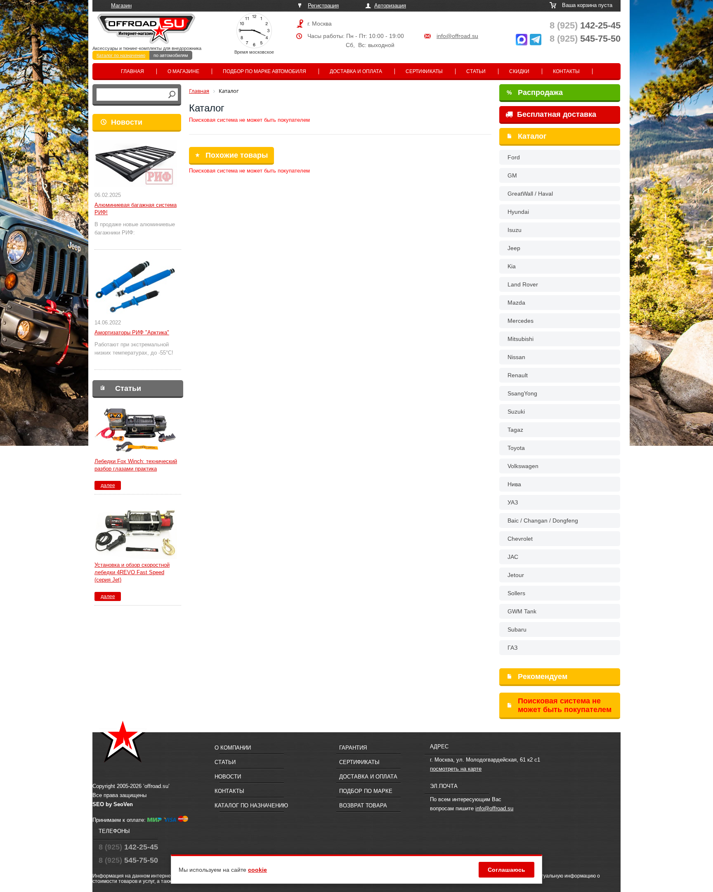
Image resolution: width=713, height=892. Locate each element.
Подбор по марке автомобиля (264, 71)
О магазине (183, 71)
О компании (233, 748)
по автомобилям (170, 55)
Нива (514, 484)
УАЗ (513, 502)
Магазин (121, 5)
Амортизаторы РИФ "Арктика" (131, 332)
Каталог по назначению (121, 55)
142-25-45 (585, 25)
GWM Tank (522, 611)
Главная (132, 71)
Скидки (519, 71)
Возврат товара (363, 805)
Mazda (516, 302)
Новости (126, 122)
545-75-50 (585, 38)
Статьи (476, 71)
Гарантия (353, 748)
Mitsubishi (521, 339)
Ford (514, 157)
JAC (513, 557)
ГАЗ (512, 647)
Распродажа (535, 92)
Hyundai (518, 211)
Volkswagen (523, 466)
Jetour (516, 575)
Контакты (566, 71)
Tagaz (515, 429)
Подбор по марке (365, 791)
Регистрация (323, 5)
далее (108, 485)
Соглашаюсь (506, 869)
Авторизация (390, 5)
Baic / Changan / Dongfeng (543, 520)
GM (512, 175)
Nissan (516, 357)
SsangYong (522, 393)
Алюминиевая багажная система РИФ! (135, 208)
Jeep (514, 248)
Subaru (517, 629)
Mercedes (521, 320)
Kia (512, 266)
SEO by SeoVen (112, 804)
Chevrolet (520, 538)
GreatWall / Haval (530, 193)
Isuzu (515, 230)
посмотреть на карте (456, 769)
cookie (257, 869)
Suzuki (516, 411)
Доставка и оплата (356, 71)
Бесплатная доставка (555, 114)
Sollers (516, 593)
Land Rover (523, 284)
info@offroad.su (457, 36)
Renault (518, 375)
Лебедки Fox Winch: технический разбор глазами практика (135, 465)
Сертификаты (424, 71)
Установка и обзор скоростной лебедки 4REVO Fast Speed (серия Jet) (132, 572)
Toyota (516, 448)
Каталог (532, 136)
